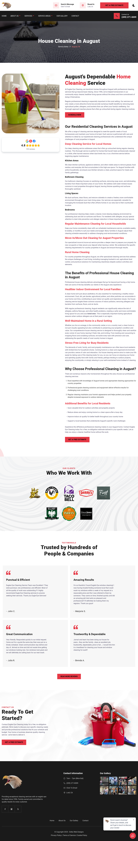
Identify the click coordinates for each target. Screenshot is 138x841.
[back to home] (6, 5)
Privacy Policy (56, 835)
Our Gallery (62, 16)
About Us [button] (14, 16)
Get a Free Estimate (77, 440)
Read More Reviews (69, 676)
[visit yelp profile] (18, 809)
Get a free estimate (114, 5)
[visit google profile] (11, 809)
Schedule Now (74, 115)
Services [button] (28, 16)
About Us (62, 821)
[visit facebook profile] (5, 809)
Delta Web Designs (76, 832)
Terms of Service (69, 835)
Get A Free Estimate (14, 742)
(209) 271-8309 (72, 783)
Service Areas (63, 47)
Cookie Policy (82, 835)
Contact (75, 16)
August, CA (76, 47)
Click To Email (71, 788)
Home (4, 16)
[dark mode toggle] (133, 5)
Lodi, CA (69, 793)
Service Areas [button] (44, 16)
